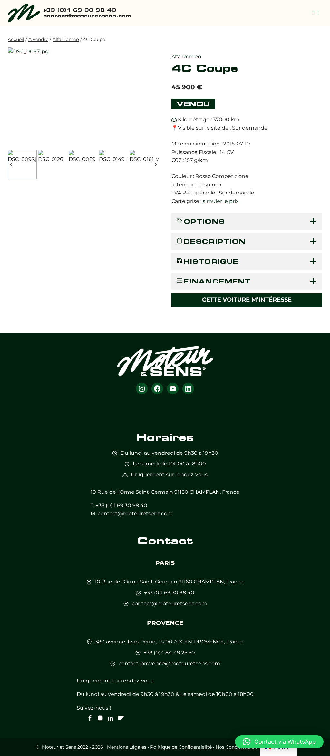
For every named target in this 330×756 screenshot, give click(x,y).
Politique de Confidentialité (181, 747)
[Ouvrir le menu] (315, 12)
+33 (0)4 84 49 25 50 (169, 653)
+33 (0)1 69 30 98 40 (169, 593)
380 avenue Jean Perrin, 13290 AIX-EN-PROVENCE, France (169, 642)
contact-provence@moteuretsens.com (169, 664)
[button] (22, 164)
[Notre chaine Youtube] (121, 718)
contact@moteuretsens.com (135, 514)
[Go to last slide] (11, 164)
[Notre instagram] (100, 718)
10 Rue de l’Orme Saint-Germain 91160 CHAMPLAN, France (169, 582)
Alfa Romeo (186, 57)
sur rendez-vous (187, 475)
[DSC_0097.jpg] (83, 97)
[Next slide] (155, 164)
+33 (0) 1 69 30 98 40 (121, 505)
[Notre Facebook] (90, 718)
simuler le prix (221, 201)
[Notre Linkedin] (110, 718)
